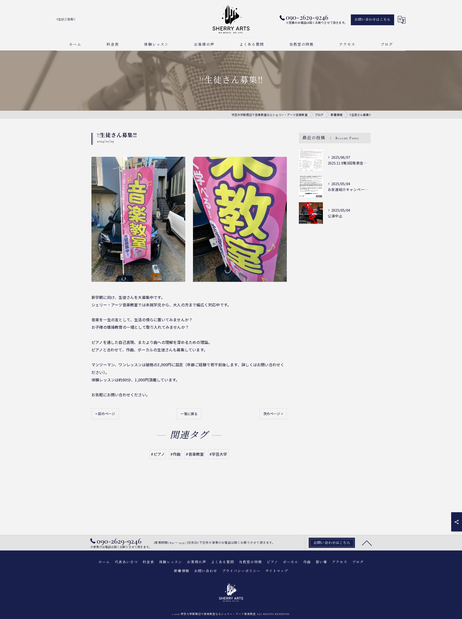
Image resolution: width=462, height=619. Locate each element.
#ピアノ (158, 454)
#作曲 (175, 454)
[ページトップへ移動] (367, 543)
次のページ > (273, 413)
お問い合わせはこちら (372, 20)
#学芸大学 (218, 454)
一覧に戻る (189, 413)
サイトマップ (276, 571)
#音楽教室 (195, 454)
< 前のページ (105, 413)
